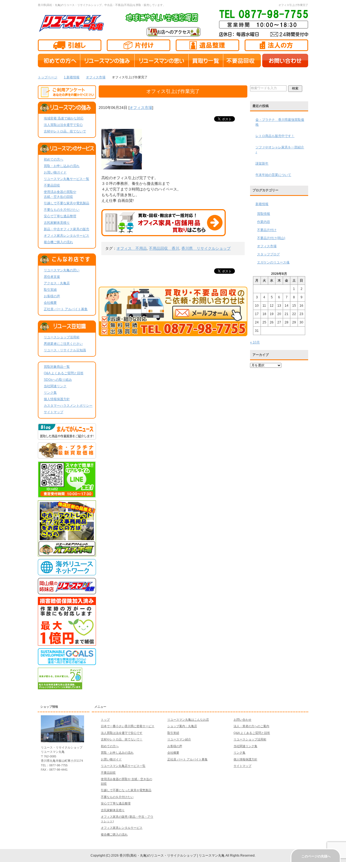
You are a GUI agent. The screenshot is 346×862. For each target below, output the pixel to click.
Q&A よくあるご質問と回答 (64, 373)
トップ (105, 719)
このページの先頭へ (316, 856)
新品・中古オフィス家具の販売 (66, 229)
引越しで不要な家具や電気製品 (66, 203)
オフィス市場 (140, 107)
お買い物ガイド (55, 172)
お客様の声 (52, 296)
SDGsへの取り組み (58, 380)
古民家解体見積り (57, 223)
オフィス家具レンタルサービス (66, 236)
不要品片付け (267, 230)
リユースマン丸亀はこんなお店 (188, 719)
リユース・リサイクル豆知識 (65, 350)
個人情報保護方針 (57, 399)
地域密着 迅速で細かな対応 (64, 118)
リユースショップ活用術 (61, 337)
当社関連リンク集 (245, 746)
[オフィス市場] (67, 554)
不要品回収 (52, 185)
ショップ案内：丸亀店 (182, 726)
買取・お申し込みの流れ (61, 166)
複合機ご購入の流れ (58, 242)
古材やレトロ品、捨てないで (65, 131)
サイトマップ (53, 412)
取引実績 (50, 290)
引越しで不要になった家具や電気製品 (126, 790)
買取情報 (263, 214)
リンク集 (50, 393)
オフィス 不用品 (132, 248)
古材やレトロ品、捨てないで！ (121, 739)
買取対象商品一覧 (57, 367)
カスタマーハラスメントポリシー (68, 405)
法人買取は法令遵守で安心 (63, 125)
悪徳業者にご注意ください (63, 344)
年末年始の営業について (273, 175)
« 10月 (255, 342)
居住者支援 (52, 277)
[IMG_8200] (121, 166)
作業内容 (263, 222)
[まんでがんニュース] (67, 437)
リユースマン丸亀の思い (61, 270)
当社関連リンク (55, 386)
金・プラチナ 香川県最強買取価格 (279, 122)
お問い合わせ (242, 719)
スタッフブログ (268, 254)
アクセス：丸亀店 (57, 283)
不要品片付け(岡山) (271, 238)
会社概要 (50, 303)
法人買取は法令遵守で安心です (121, 732)
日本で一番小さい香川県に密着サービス (127, 726)
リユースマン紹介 (179, 739)
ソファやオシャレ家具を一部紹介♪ (279, 149)
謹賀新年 (261, 163)
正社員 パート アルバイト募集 (66, 309)
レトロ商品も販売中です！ (274, 136)
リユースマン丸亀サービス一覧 (66, 179)
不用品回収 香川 (164, 248)
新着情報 (261, 204)
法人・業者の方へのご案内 (251, 726)
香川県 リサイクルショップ (206, 248)
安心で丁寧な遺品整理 (60, 216)
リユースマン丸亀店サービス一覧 (123, 765)
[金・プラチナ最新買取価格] (67, 456)
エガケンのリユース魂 (273, 262)
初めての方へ (53, 159)
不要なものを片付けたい (61, 210)
